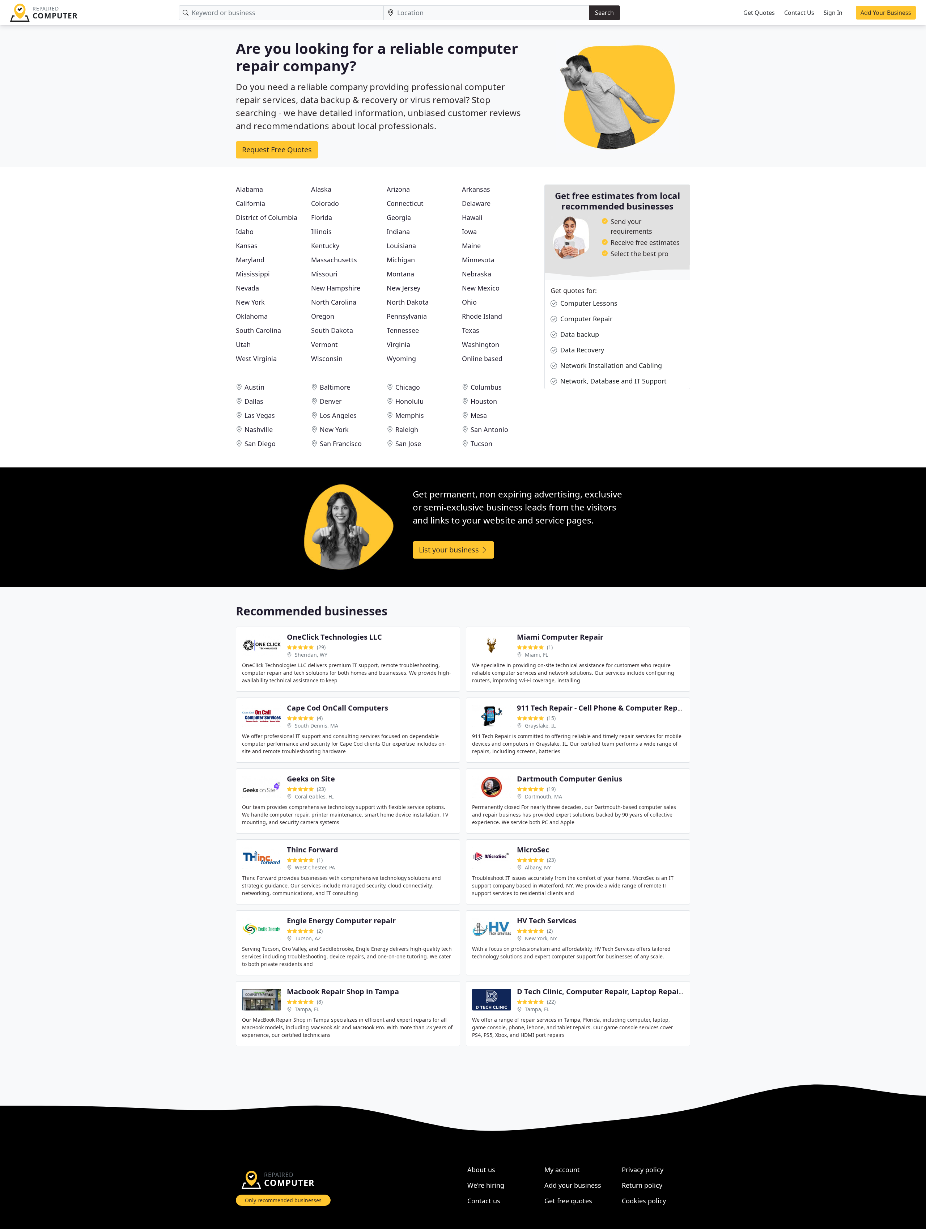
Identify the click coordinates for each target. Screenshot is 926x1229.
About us (481, 1169)
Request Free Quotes (277, 149)
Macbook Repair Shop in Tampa (343, 991)
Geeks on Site (311, 779)
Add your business (572, 1185)
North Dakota (408, 302)
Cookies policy (644, 1200)
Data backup (578, 334)
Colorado (325, 203)
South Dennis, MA (316, 725)
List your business (450, 550)
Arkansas (476, 189)
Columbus (486, 387)
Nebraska (476, 274)
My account (562, 1169)
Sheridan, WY (311, 654)
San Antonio (489, 429)
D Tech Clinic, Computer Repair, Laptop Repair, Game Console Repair (639, 991)
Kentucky (325, 245)
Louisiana (401, 245)
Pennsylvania (407, 316)
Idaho (245, 231)
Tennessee (403, 330)
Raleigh (406, 429)
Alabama (249, 189)
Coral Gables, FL (314, 796)
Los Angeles (338, 415)
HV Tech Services (547, 920)
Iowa (469, 231)
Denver (330, 401)
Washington (480, 344)
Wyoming (401, 358)
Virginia (398, 344)
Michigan (401, 259)
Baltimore (335, 387)
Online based (482, 358)
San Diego (260, 443)
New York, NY (541, 938)
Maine (471, 245)
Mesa (479, 415)
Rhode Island (482, 316)
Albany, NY (538, 867)
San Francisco (341, 443)
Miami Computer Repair (560, 637)
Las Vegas (260, 415)
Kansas (247, 245)
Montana (400, 274)
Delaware (476, 203)
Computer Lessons (587, 303)
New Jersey (403, 288)
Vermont (324, 344)
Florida (321, 217)
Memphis (409, 415)
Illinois (321, 231)
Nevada (247, 288)
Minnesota (478, 259)
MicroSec (533, 850)
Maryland (250, 259)
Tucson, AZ (308, 938)
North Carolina (333, 302)
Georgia (399, 217)
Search (604, 13)
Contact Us (799, 13)
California (250, 203)
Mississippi (253, 274)
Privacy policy (642, 1169)
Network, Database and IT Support (612, 381)
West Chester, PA (315, 867)
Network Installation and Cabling (610, 365)
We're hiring (485, 1185)
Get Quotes (759, 13)
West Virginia (256, 358)
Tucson (481, 443)
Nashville (259, 429)
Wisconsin (327, 358)
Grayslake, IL (540, 725)
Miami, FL (536, 654)
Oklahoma (252, 316)
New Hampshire (335, 288)
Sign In (833, 13)
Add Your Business (886, 13)
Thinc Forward (312, 850)
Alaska (321, 189)
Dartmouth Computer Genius (569, 779)
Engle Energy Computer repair (341, 920)
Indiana (398, 231)
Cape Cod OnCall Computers (337, 708)
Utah (243, 344)
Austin (254, 387)
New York (250, 302)
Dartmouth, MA (543, 796)
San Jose (408, 443)
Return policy (642, 1185)
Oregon (322, 316)
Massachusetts (334, 259)
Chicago (407, 387)
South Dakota (332, 330)
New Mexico (481, 288)
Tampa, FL (307, 1009)
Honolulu (409, 401)
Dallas (254, 401)
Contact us (483, 1200)
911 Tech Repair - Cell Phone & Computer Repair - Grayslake (623, 708)
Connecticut (405, 203)
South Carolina (258, 330)
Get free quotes (568, 1200)
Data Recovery (581, 350)
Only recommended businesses (283, 1200)
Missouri (324, 274)
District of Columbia (266, 217)
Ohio (469, 302)
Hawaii (472, 217)
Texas (470, 330)
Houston (484, 401)
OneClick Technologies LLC (334, 637)
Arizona (398, 189)
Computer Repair (585, 318)
